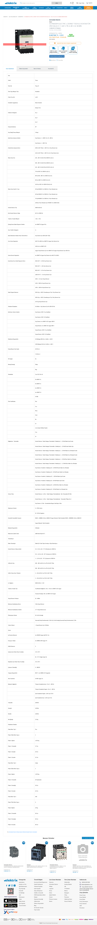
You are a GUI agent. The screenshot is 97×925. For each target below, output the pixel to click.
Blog (35, 905)
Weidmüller (67, 882)
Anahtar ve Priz (16, 8)
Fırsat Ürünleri (88, 8)
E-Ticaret (44, 923)
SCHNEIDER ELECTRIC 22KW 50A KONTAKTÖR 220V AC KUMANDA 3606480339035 (13, 866)
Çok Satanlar (79, 8)
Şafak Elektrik (52, 895)
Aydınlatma (8, 7)
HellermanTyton (68, 899)
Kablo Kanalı (72, 8)
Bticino (66, 890)
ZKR (81, 905)
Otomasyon (60, 7)
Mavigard (66, 892)
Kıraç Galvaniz (83, 903)
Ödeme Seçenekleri (39, 903)
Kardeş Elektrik (68, 884)
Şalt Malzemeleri (26, 8)
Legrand (51, 888)
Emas (50, 890)
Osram (51, 897)
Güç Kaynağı (34, 8)
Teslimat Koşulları (38, 886)
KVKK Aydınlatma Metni (39, 895)
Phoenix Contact (53, 899)
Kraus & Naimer (68, 901)
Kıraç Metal (82, 899)
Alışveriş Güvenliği (38, 899)
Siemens (29, 864)
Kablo (65, 7)
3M (65, 886)
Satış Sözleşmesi (38, 890)
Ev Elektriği (48, 8)
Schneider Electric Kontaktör (31, 832)
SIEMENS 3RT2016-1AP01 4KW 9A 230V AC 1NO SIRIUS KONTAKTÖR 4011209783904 (37, 866)
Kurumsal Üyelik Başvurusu (40, 882)
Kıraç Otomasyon (84, 901)
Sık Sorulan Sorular (38, 907)
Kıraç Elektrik (83, 897)
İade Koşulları (37, 888)
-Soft (40, 923)
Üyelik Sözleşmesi (38, 884)
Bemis (50, 901)
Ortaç (65, 895)
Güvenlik (41, 7)
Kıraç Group (82, 895)
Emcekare (82, 907)
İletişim (35, 897)
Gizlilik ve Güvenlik (38, 892)
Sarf (54, 7)
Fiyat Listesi (37, 909)
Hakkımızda (37, 901)
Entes (50, 892)
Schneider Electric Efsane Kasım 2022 (17, 832)
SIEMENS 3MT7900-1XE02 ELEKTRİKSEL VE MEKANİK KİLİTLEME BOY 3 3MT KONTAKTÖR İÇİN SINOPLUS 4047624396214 (82, 867)
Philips (50, 886)
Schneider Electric (8, 864)
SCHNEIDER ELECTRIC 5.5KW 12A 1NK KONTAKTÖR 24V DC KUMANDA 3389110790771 (58, 867)
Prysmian (66, 897)
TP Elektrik (67, 888)
